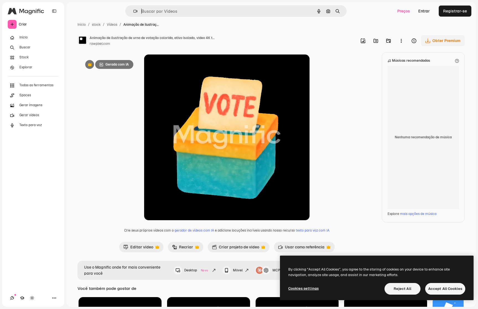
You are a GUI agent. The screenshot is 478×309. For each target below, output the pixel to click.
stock (96, 24)
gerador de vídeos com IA (194, 230)
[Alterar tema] (32, 298)
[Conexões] (12, 298)
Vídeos (112, 24)
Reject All (402, 288)
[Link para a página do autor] (82, 41)
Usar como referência (301, 248)
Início (81, 24)
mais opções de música (418, 214)
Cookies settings (303, 288)
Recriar (182, 248)
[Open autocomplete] (133, 11)
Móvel (238, 270)
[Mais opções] (401, 40)
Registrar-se (455, 11)
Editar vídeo (138, 248)
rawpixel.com (100, 43)
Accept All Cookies (445, 288)
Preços (403, 11)
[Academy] (22, 298)
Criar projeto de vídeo (235, 248)
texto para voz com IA (312, 230)
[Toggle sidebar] (54, 11)
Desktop (196, 270)
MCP (276, 270)
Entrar (424, 11)
